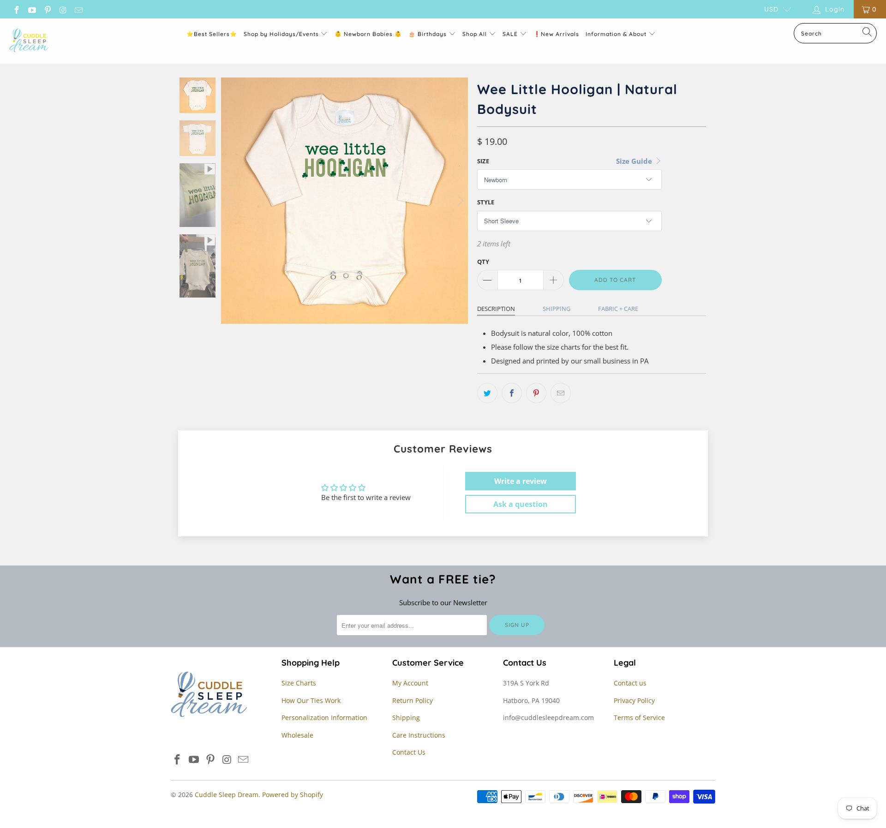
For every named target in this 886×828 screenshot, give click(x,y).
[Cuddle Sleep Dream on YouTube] (31, 9)
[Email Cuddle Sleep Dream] (78, 9)
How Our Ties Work (311, 700)
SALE (511, 33)
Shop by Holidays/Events (281, 33)
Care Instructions (418, 735)
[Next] (459, 200)
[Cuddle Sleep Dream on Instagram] (62, 9)
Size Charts (298, 683)
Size (483, 161)
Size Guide (635, 161)
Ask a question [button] (520, 504)
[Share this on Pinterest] (536, 393)
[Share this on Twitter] (487, 393)
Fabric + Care (618, 308)
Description (496, 308)
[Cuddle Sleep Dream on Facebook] (16, 9)
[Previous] (230, 200)
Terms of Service (639, 717)
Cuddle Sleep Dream (226, 794)
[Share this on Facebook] (512, 393)
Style (485, 202)
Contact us (630, 683)
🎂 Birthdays (428, 33)
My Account (410, 683)
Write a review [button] (520, 481)
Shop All (474, 33)
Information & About (616, 33)
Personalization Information (324, 717)
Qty (483, 261)
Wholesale (297, 735)
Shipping (556, 308)
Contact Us (408, 752)
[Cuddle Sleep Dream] (28, 41)
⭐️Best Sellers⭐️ (211, 33)
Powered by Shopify (292, 794)
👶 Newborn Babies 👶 (368, 33)
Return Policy (412, 700)
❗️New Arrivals (556, 33)
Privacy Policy (634, 700)
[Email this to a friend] (561, 393)
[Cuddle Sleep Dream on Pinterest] (47, 9)
